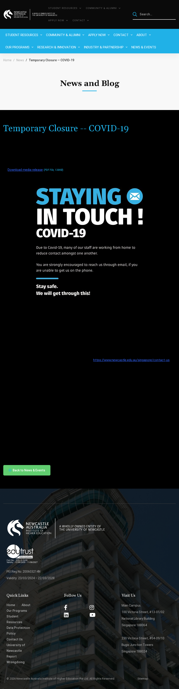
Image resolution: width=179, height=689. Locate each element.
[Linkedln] (66, 615)
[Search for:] (154, 14)
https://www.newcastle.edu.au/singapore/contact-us (131, 360)
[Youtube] (92, 615)
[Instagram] (92, 607)
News (20, 60)
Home (7, 60)
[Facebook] (65, 607)
